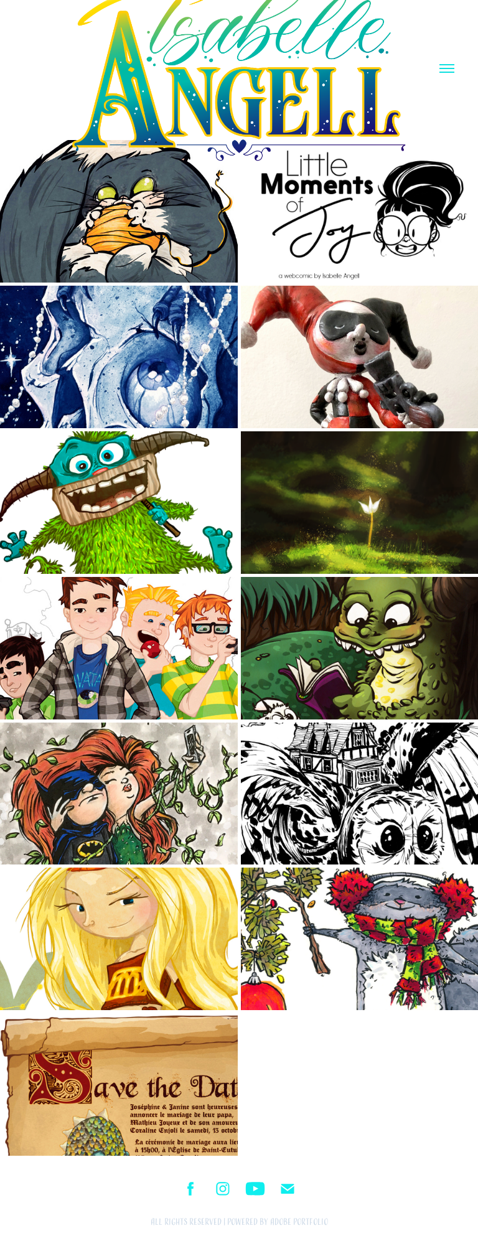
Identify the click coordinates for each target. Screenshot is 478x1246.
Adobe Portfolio (299, 1222)
